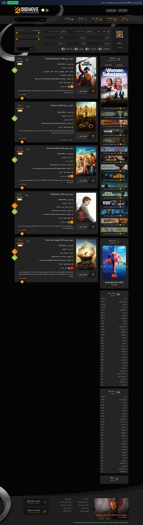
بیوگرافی (62, 71)
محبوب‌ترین (108, 65)
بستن (3, 3)
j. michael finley (43, 260)
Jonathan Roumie (46, 168)
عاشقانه (58, 207)
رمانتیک (123, 351)
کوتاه (124, 365)
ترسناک (124, 315)
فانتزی (124, 324)
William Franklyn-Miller (52, 79)
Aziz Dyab (55, 123)
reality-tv (123, 379)
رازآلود (124, 321)
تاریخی (56, 71)
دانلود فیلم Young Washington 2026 (59, 59)
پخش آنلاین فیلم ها (83, 502)
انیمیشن (123, 329)
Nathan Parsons (61, 214)
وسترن (124, 357)
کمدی (124, 304)
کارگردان (88, 31)
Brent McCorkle (54, 165)
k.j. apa (45, 214)
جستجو (32, 49)
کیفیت (107, 44)
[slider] (39, 33)
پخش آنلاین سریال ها (66, 502)
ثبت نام (121, 10)
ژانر (61, 38)
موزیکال (123, 349)
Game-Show (122, 469)
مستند (124, 354)
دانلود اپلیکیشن (12, 3)
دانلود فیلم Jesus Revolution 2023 (59, 148)
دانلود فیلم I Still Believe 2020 (61, 194)
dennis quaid (62, 260)
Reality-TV (123, 463)
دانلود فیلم (86, 499)
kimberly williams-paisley (58, 168)
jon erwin (63, 75)
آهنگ (66, 207)
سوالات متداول (68, 508)
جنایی (124, 313)
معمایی (124, 363)
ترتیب (60, 44)
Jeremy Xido (62, 123)
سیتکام (123, 444)
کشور (107, 38)
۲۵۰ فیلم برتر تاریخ (83, 505)
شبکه (83, 44)
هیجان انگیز (122, 302)
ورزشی (124, 346)
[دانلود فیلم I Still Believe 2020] (86, 221)
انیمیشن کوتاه (122, 376)
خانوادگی (66, 253)
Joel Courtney (36, 168)
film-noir (123, 368)
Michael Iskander (47, 123)
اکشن (66, 71)
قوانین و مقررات (84, 511)
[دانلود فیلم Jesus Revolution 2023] (86, 175)
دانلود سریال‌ (68, 499)
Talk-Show (123, 382)
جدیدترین (120, 65)
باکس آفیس (85, 508)
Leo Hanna (62, 79)
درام (67, 161)
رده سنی (82, 38)
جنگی (51, 71)
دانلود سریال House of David (61, 105)
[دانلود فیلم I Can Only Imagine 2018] (86, 269)
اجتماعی (123, 385)
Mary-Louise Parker (40, 79)
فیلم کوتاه (123, 371)
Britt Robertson (51, 214)
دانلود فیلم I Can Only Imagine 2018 (59, 240)
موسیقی (123, 360)
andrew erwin (55, 211)
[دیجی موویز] (27, 15)
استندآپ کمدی (121, 374)
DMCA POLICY (67, 511)
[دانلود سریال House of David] (86, 131)
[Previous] (101, 266)
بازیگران (63, 31)
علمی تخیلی (122, 327)
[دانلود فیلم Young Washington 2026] (86, 86)
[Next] (127, 266)
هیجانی (124, 466)
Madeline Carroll (53, 260)
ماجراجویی (46, 71)
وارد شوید (110, 10)
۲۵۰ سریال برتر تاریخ (66, 505)
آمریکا (60, 83)
